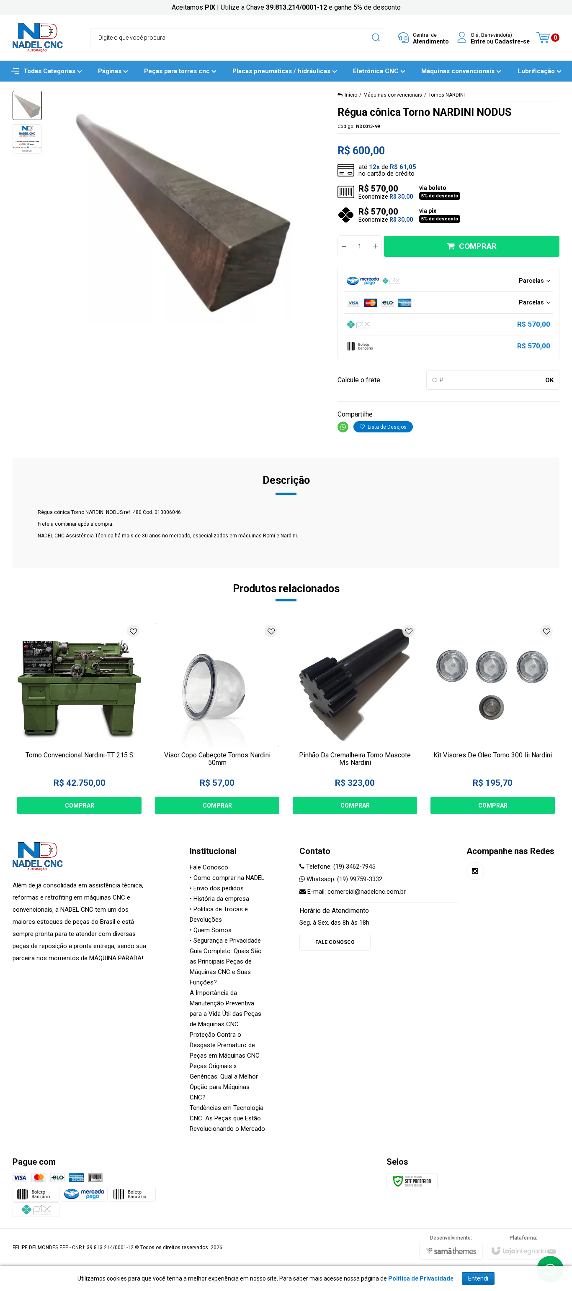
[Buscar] (375, 37)
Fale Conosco (209, 867)
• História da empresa (219, 898)
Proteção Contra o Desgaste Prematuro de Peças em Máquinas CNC (225, 1045)
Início (351, 95)
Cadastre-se (512, 41)
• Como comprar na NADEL (227, 878)
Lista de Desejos (386, 427)
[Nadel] (38, 37)
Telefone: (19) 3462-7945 (339, 866)
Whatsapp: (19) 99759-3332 (343, 879)
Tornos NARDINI (446, 95)
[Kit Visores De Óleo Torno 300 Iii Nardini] (492, 718)
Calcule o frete (359, 380)
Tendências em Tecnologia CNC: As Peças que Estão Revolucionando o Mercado (227, 1118)
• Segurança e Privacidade (225, 940)
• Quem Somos (211, 930)
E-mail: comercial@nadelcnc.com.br (356, 891)
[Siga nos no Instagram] (475, 871)
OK (549, 380)
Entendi (478, 1278)
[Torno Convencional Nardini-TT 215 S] (79, 718)
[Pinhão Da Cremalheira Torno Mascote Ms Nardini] (355, 718)
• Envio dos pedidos (217, 888)
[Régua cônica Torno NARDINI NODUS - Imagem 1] (27, 105)
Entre (478, 41)
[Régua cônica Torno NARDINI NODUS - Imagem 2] (27, 138)
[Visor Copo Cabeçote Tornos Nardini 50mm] (217, 718)
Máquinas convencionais (392, 95)
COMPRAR (478, 246)
